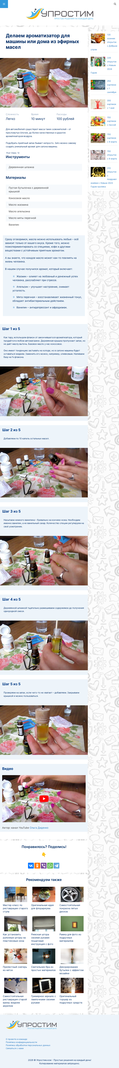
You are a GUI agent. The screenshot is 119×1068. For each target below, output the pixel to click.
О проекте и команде (16, 1039)
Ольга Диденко (39, 827)
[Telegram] (56, 866)
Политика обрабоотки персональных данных (28, 1045)
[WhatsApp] (50, 866)
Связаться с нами (15, 1048)
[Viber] (44, 866)
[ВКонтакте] (31, 866)
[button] (4, 4)
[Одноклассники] (37, 866)
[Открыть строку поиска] (115, 4)
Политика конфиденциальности (21, 1042)
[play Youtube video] (44, 798)
